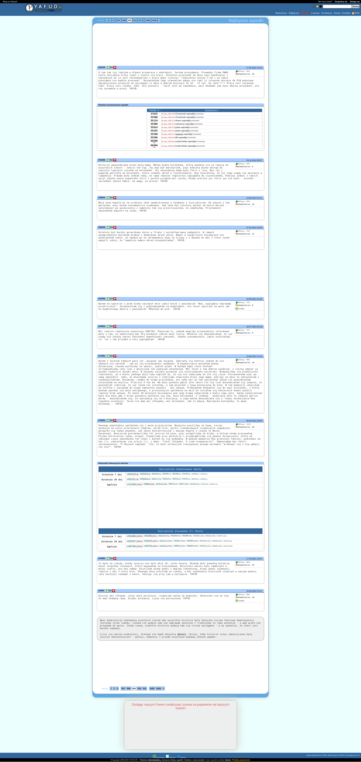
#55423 (211, 536)
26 (246, 74)
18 (246, 362)
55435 (154, 130)
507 (119, 20)
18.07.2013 (251, 326)
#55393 (156, 474)
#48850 (192, 546)
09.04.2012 (251, 421)
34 (246, 565)
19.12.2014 (251, 160)
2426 (154, 20)
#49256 (166, 546)
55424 (154, 127)
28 (246, 427)
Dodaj (337, 13)
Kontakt (346, 13)
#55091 (186, 479)
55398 (154, 134)
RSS (357, 13)
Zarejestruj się (341, 2)
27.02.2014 (251, 227)
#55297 (135, 541)
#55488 (135, 536)
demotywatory (154, 760)
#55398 (186, 474)
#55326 (176, 536)
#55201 (132, 479)
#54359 (205, 546)
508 (124, 20)
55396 (154, 137)
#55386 (187, 536)
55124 (154, 120)
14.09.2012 (251, 356)
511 (140, 20)
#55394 (177, 474)
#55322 (145, 474)
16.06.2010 (251, 591)
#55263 (151, 541)
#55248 (228, 541)
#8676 (173, 484)
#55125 (195, 479)
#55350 (217, 541)
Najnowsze (281, 13)
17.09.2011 (251, 559)
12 (246, 234)
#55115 (177, 479)
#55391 (167, 474)
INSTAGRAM (160, 757)
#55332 (199, 536)
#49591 (179, 546)
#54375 (228, 546)
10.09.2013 (251, 299)
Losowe (315, 13)
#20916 (161, 484)
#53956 (217, 546)
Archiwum (326, 13)
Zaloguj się (355, 2)
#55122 (166, 541)
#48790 (135, 546)
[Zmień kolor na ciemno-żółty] (317, 6)
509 (129, 20)
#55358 (204, 474)
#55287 (222, 536)
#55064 (145, 479)
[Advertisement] (33, 381)
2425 (148, 20)
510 (135, 20)
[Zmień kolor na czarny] (321, 6)
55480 (154, 124)
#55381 (179, 541)
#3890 (149, 484)
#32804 (213, 484)
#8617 (183, 484)
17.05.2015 (251, 68)
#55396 (195, 474)
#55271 (156, 479)
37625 (154, 113)
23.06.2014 (251, 198)
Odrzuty (305, 13)
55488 (154, 117)
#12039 (134, 484)
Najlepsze (294, 13)
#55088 (204, 479)
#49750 (151, 546)
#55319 (132, 474)
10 (246, 204)
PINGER (183, 757)
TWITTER (172, 757)
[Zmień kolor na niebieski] (314, 6)
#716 (204, 484)
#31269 (195, 484)
